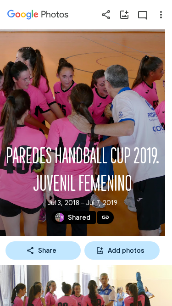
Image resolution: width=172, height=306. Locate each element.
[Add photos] (124, 15)
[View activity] (142, 15)
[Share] (106, 15)
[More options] (161, 15)
